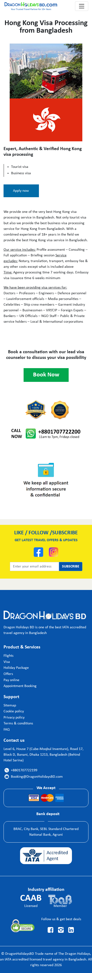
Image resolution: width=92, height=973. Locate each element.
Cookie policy (14, 711)
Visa (7, 662)
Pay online (11, 680)
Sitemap (10, 705)
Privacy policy (14, 717)
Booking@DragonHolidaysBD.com (34, 777)
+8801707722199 (21, 770)
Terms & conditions (18, 723)
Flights (8, 656)
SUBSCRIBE (70, 566)
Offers (8, 674)
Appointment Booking (20, 686)
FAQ (7, 730)
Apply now (21, 191)
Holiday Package (16, 668)
